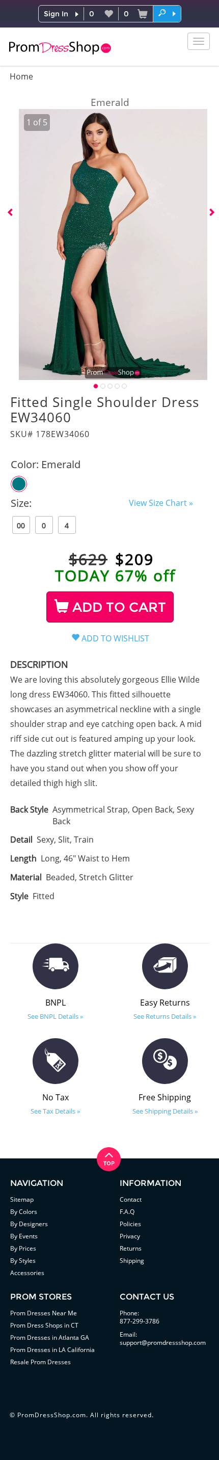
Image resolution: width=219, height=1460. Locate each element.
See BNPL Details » (55, 1016)
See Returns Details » (164, 1016)
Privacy (130, 1236)
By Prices (23, 1248)
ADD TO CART (117, 607)
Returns (131, 1248)
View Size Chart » (161, 502)
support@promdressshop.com (163, 1342)
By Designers (29, 1224)
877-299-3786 (139, 1321)
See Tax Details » (55, 1111)
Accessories (27, 1272)
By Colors (23, 1211)
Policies (130, 1224)
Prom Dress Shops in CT (44, 1325)
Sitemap (22, 1199)
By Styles (23, 1260)
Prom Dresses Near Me (43, 1313)
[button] (167, 13)
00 (21, 525)
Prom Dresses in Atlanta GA (49, 1337)
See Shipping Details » (165, 1111)
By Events (24, 1236)
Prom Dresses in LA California (52, 1349)
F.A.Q (127, 1211)
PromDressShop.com (51, 1415)
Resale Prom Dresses (40, 1362)
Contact (131, 1199)
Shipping (132, 1260)
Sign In (56, 13)
